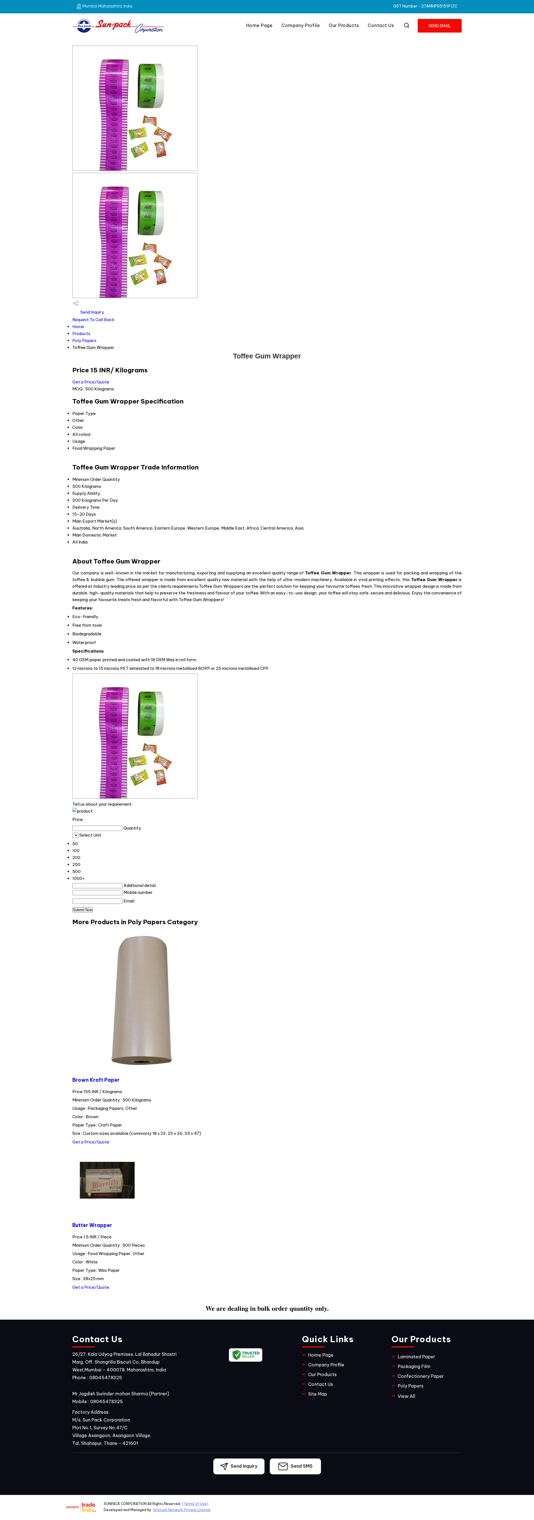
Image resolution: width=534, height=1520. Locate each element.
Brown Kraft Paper (96, 1080)
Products (81, 333)
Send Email (440, 25)
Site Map (317, 1394)
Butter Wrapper (92, 1225)
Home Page (259, 25)
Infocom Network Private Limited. (182, 1510)
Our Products (344, 25)
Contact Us (381, 25)
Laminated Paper (416, 1356)
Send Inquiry (92, 312)
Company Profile (300, 25)
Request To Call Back (93, 319)
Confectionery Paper (421, 1376)
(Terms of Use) (195, 1504)
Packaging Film (414, 1366)
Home (78, 326)
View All (406, 1396)
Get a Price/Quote (90, 382)
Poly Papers (84, 340)
